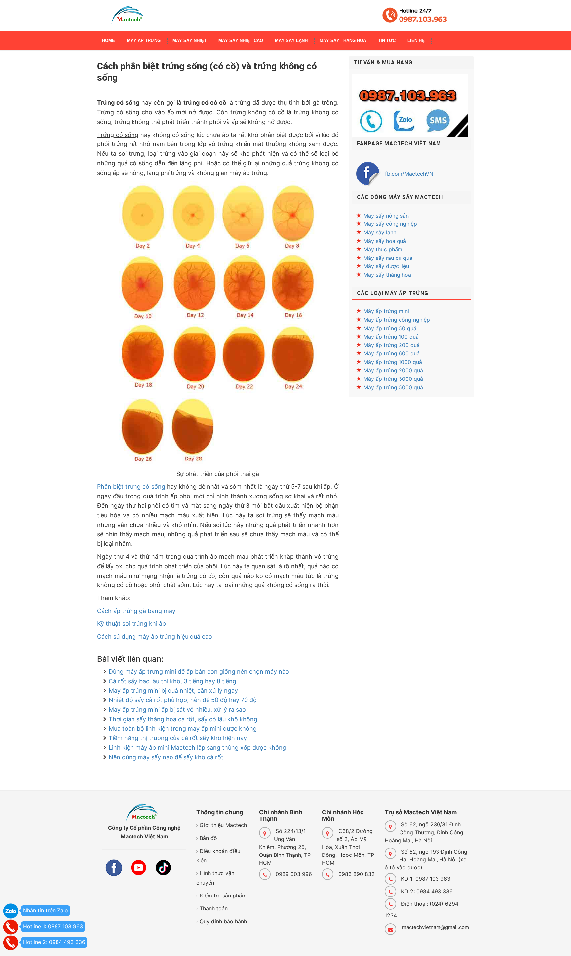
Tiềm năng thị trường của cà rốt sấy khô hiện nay (178, 738)
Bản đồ (208, 838)
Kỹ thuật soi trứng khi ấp (131, 623)
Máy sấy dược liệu (386, 266)
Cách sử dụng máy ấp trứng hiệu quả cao (154, 636)
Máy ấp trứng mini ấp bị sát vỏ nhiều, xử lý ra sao (177, 709)
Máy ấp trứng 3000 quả (393, 379)
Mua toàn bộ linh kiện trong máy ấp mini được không (183, 728)
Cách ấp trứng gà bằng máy (136, 610)
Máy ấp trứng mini (386, 311)
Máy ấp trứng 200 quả (391, 345)
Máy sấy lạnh (379, 232)
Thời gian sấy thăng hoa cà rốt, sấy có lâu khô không (183, 719)
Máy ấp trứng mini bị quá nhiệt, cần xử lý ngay (173, 690)
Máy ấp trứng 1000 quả (392, 362)
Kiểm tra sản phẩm (223, 895)
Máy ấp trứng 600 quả (391, 353)
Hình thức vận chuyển (215, 878)
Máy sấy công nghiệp (390, 223)
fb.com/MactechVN (409, 173)
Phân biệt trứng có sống (131, 486)
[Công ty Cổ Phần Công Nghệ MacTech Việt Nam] (127, 18)
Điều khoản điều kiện (218, 856)
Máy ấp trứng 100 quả (391, 336)
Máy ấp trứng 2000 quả (393, 370)
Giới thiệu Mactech (223, 825)
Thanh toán (214, 908)
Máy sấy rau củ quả (387, 258)
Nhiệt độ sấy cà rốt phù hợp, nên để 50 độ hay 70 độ (183, 700)
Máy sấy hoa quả (384, 241)
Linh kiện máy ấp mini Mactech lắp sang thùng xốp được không (197, 747)
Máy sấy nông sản (386, 215)
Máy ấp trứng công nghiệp (396, 319)
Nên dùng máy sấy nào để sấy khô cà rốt (166, 757)
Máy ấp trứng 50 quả (389, 328)
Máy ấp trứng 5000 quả (393, 387)
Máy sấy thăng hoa (387, 274)
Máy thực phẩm (382, 249)
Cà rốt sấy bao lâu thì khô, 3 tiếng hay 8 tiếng (172, 681)
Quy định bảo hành (223, 921)
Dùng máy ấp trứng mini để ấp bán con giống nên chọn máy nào (199, 671)
